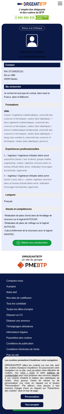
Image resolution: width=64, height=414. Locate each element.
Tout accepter (32, 404)
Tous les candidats (16, 303)
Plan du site (12, 355)
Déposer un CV (14, 315)
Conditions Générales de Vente (22, 349)
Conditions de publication (19, 343)
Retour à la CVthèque (32, 28)
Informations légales (17, 332)
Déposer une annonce (18, 320)
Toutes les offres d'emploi (19, 309)
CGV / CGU (27, 373)
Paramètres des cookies (19, 338)
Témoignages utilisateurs (19, 326)
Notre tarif (11, 292)
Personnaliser (32, 396)
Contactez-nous (14, 281)
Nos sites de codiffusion (19, 298)
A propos (11, 286)
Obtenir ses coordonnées (33, 243)
